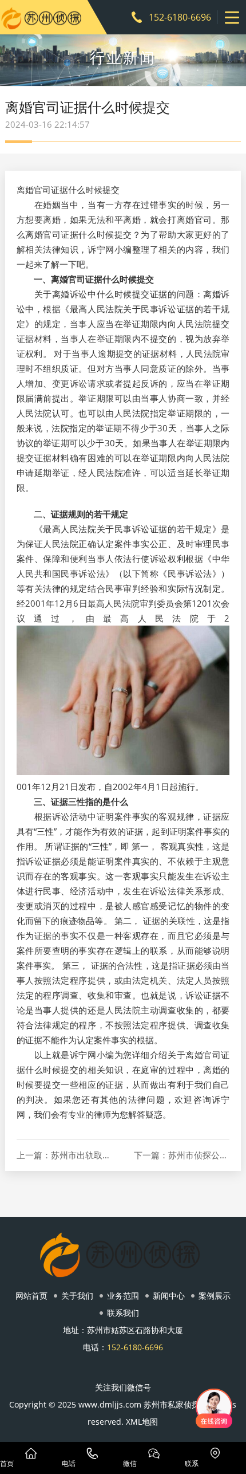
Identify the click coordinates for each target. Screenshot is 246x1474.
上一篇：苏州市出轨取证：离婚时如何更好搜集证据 (65, 1155)
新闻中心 (169, 1295)
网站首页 (31, 1295)
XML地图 (142, 1421)
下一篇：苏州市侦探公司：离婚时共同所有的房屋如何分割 (182, 1155)
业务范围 (123, 1295)
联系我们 (123, 1312)
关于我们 (77, 1295)
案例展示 (215, 1295)
